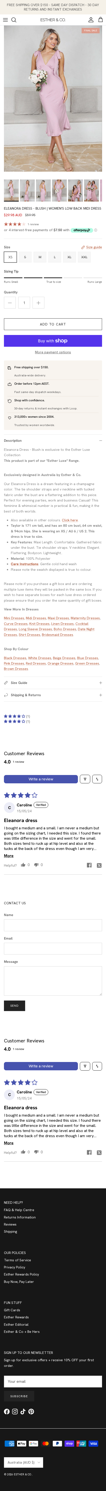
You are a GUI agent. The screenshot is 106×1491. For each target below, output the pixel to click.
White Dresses (39, 658)
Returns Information (20, 1217)
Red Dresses (36, 663)
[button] (15, 716)
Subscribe (19, 1396)
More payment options (53, 352)
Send (14, 1006)
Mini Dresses (14, 618)
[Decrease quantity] (10, 303)
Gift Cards (12, 1310)
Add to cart (53, 324)
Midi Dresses (36, 618)
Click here (70, 520)
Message (11, 961)
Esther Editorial (16, 1324)
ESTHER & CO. (23, 1474)
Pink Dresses (14, 663)
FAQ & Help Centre (19, 1210)
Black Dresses (15, 658)
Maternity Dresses (85, 618)
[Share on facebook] (89, 865)
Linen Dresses (62, 623)
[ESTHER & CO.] (53, 20)
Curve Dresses (16, 623)
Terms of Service (17, 1260)
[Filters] (85, 779)
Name (8, 915)
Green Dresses (87, 663)
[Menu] (5, 19)
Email (8, 938)
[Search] (16, 19)
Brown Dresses (16, 669)
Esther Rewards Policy (21, 1274)
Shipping (10, 1231)
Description (13, 440)
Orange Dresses (60, 663)
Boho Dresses (65, 629)
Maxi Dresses (58, 618)
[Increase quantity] (38, 303)
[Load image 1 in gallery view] (53, 98)
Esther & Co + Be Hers (22, 1331)
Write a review (41, 779)
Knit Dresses (39, 623)
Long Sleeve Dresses (35, 629)
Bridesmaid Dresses (57, 634)
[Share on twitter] (99, 865)
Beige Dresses (64, 658)
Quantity (11, 292)
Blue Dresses (87, 658)
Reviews (10, 1224)
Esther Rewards (16, 1317)
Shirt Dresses (29, 634)
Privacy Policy (14, 1267)
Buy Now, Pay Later (19, 1281)
